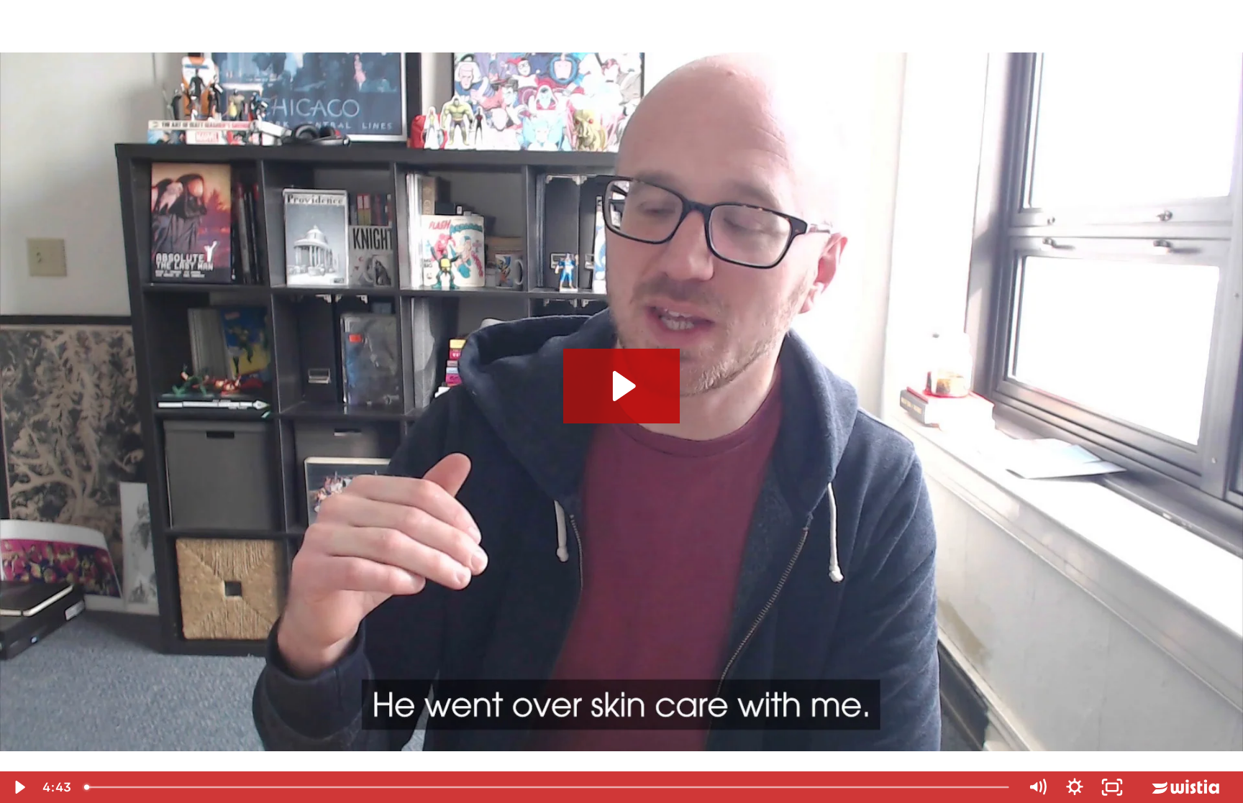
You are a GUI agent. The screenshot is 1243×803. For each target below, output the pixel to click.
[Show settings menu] (1074, 787)
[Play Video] (18, 787)
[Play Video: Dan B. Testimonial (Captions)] (621, 386)
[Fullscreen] (1112, 787)
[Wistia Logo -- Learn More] (1187, 787)
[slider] (548, 787)
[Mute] (1037, 787)
